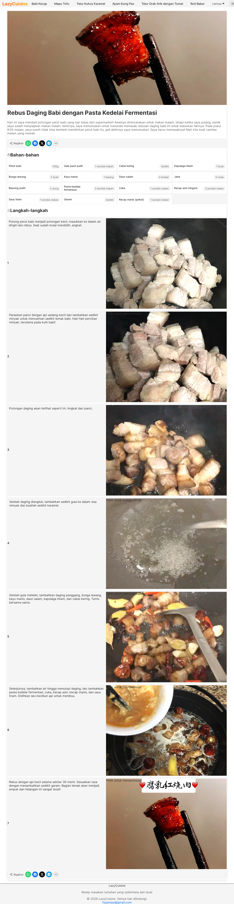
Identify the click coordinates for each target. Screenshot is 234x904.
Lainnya (216, 3)
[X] (42, 143)
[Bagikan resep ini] (56, 143)
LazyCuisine (15, 3)
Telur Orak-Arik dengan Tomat (162, 3)
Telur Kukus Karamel (91, 3)
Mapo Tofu (61, 3)
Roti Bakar (197, 3)
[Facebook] (35, 143)
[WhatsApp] (28, 143)
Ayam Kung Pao (123, 3)
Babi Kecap (39, 3)
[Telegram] (49, 143)
